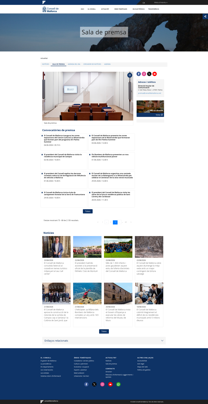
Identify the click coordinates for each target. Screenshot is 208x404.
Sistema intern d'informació (51, 376)
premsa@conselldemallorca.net (149, 93)
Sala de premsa (58, 64)
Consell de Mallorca (47, 402)
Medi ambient (79, 373)
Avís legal (140, 364)
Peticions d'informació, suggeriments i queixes (119, 376)
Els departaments (47, 367)
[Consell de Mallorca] (50, 9)
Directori (109, 372)
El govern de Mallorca (48, 361)
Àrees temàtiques (120, 9)
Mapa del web (142, 367)
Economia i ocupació (81, 367)
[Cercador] (163, 9)
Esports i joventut (80, 370)
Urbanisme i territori (81, 376)
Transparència (153, 9)
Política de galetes (143, 370)
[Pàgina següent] (131, 222)
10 (116, 222)
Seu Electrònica (139, 9)
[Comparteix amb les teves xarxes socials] (205, 16)
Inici (82, 9)
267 (126, 222)
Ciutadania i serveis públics (84, 361)
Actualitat (105, 9)
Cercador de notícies (92, 64)
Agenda (107, 64)
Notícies (45, 64)
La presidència (46, 364)
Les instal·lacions (47, 370)
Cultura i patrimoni (81, 364)
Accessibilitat (142, 361)
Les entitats (45, 373)
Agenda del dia (74, 64)
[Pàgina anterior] (98, 222)
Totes (87, 211)
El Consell (92, 9)
